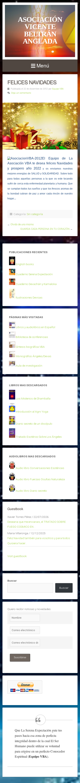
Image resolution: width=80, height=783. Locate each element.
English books (25, 264)
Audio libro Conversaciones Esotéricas (40, 468)
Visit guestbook (17, 556)
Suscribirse (20, 657)
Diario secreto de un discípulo (34, 423)
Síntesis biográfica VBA (30, 346)
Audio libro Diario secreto (31, 490)
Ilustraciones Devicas (29, 297)
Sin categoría (35, 214)
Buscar (12, 580)
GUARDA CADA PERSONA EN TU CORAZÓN (45, 229)
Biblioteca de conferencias (32, 337)
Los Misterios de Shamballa (33, 398)
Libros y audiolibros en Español (35, 327)
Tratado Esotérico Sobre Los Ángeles (39, 436)
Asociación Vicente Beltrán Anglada (40, 30)
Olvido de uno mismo (22, 224)
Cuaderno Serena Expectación (34, 274)
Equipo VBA (58, 88)
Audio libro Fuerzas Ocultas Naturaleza (40, 479)
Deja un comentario (21, 93)
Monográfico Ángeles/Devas (33, 356)
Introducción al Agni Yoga (32, 411)
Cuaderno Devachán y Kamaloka (36, 284)
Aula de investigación (29, 365)
